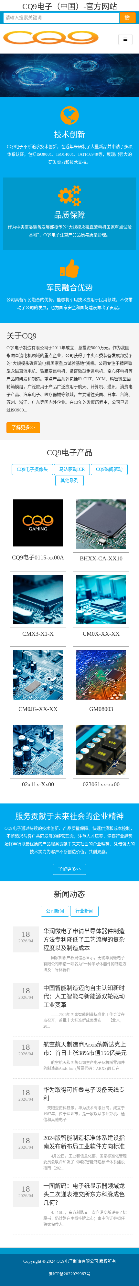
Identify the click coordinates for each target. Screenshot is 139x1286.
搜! (127, 17)
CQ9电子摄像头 (32, 469)
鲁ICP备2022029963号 (70, 1273)
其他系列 (69, 480)
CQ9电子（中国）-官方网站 (69, 6)
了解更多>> (23, 427)
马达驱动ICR (72, 469)
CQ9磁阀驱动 (109, 469)
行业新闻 (84, 911)
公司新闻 (55, 911)
